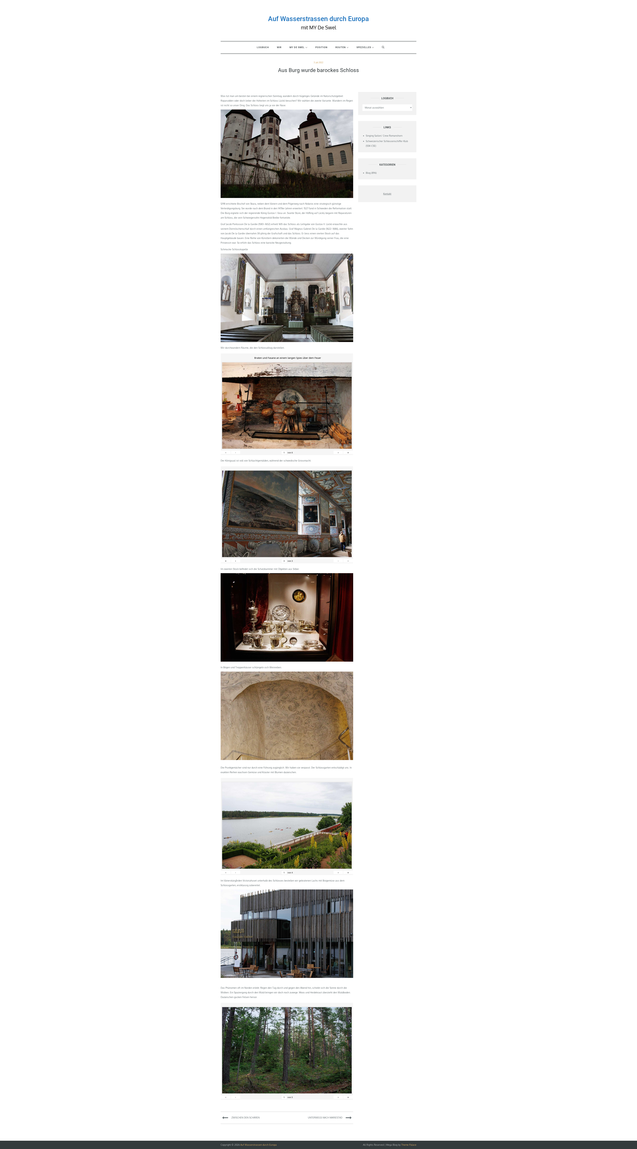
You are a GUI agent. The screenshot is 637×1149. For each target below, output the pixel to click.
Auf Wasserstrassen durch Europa (318, 19)
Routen (340, 47)
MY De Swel (297, 47)
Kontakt (387, 193)
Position (321, 47)
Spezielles (363, 47)
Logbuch (263, 47)
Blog (368, 172)
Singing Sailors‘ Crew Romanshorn (384, 135)
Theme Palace (408, 1144)
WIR (279, 47)
